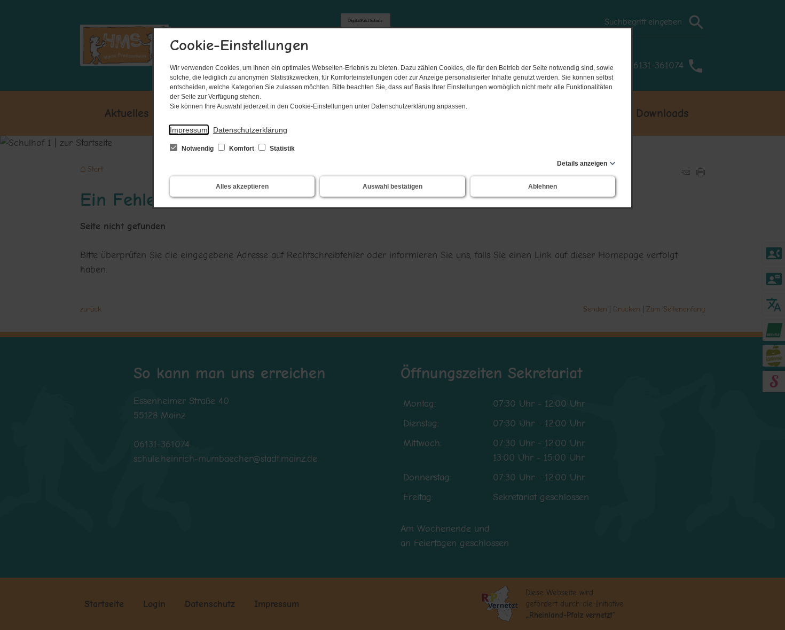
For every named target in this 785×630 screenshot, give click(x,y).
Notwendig (197, 148)
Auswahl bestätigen (392, 186)
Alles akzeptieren (242, 186)
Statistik (281, 148)
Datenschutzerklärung (250, 130)
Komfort (241, 148)
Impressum (189, 130)
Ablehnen (542, 186)
